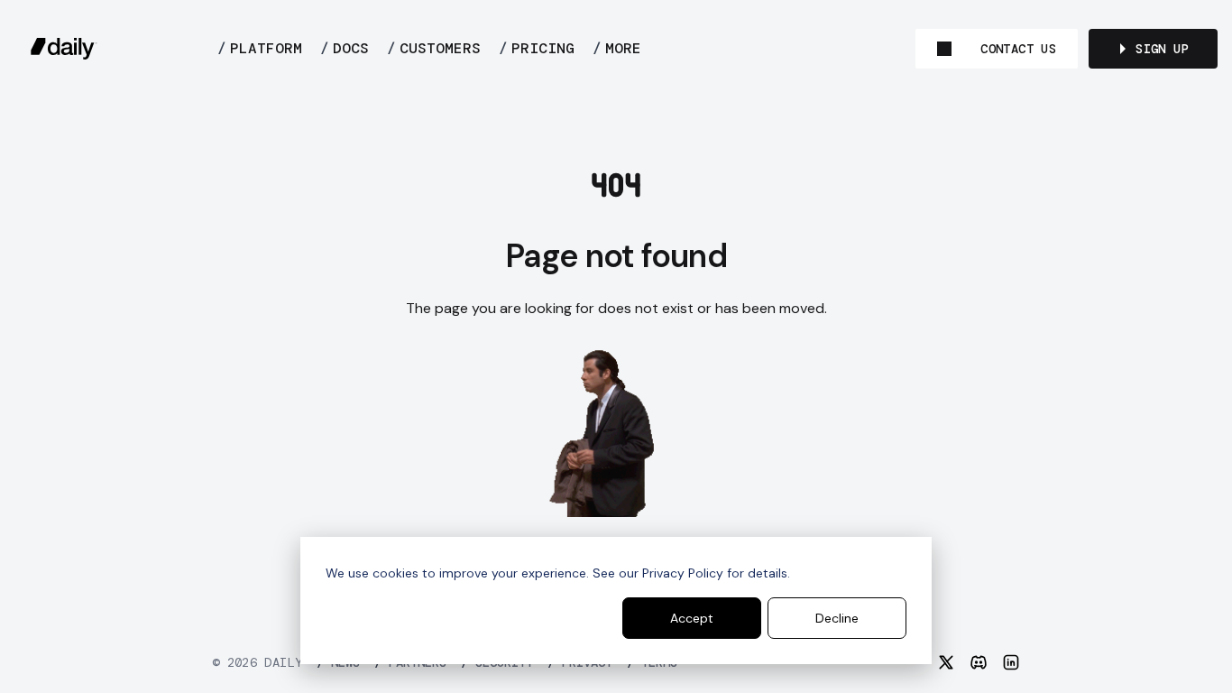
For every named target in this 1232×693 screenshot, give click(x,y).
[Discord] (979, 662)
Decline (837, 618)
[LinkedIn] (1011, 662)
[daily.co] (64, 49)
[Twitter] (946, 662)
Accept (691, 618)
